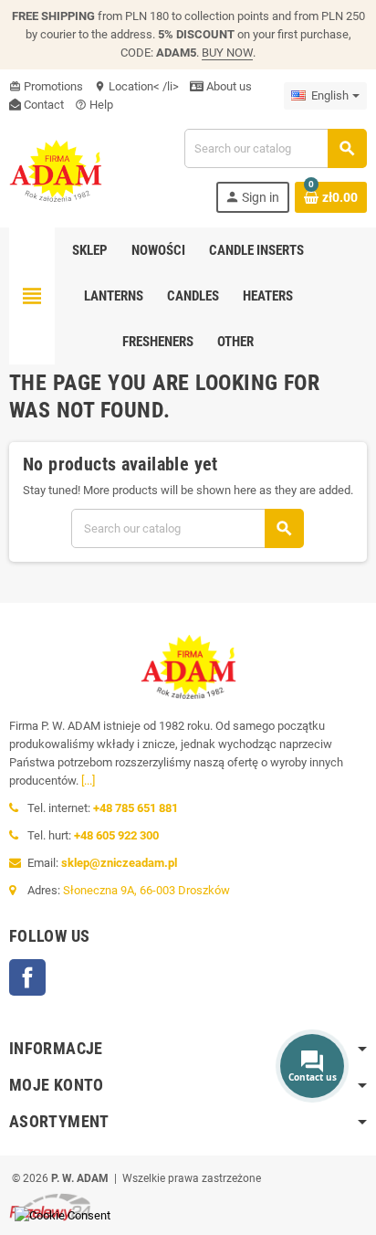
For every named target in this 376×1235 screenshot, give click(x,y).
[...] (88, 780)
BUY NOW (227, 52)
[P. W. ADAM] (55, 169)
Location (123, 86)
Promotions (46, 86)
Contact (42, 104)
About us (228, 86)
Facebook (27, 977)
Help (94, 104)
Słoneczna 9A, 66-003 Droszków (146, 890)
